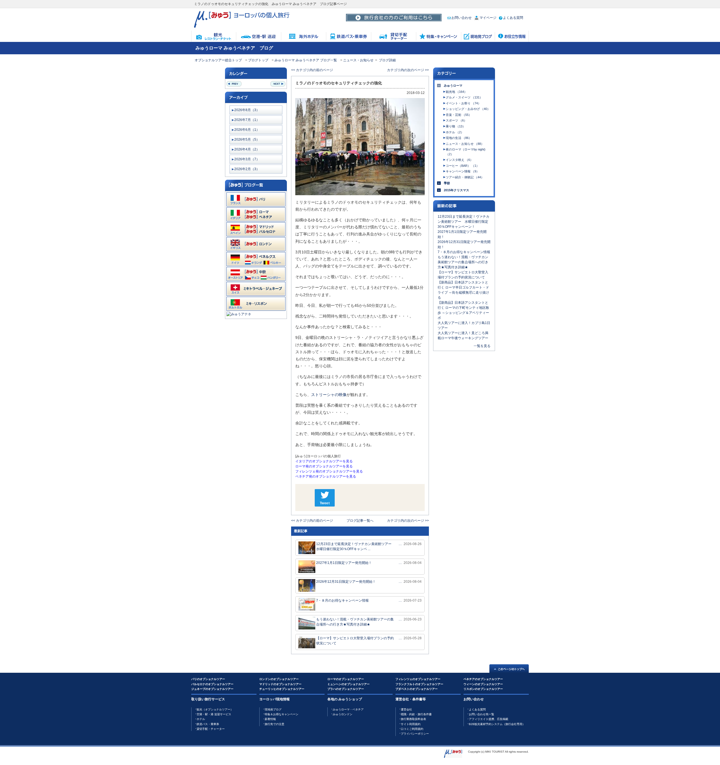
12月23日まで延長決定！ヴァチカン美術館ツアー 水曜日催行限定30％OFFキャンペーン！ (463, 222)
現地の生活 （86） (459, 138)
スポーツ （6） (456, 120)
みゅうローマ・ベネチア (348, 709)
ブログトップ (258, 60)
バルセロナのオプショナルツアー (212, 684)
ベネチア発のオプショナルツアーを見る (325, 476)
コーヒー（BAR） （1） (462, 165)
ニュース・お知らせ (358, 60)
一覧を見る (482, 346)
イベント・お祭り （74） (463, 103)
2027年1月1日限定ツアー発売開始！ (344, 563)
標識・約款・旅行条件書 (416, 714)
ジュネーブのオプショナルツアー (212, 688)
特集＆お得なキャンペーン (281, 714)
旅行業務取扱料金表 (413, 719)
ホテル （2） (455, 132)
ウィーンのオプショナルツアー (483, 684)
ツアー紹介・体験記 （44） (465, 177)
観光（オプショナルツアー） (215, 709)
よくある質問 (513, 18)
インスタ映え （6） (459, 159)
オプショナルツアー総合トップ (218, 60)
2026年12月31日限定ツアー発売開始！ (346, 582)
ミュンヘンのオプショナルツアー (348, 684)
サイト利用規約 (410, 724)
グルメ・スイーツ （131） (464, 97)
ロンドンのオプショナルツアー (279, 679)
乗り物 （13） (455, 126)
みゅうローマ (453, 85)
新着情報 (270, 719)
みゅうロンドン (342, 714)
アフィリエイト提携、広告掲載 (488, 719)
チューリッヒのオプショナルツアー (281, 688)
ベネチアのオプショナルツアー (483, 679)
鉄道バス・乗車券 (208, 724)
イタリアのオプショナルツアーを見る (324, 461)
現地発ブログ (273, 709)
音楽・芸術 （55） (459, 114)
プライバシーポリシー (415, 733)
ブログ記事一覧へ (360, 521)
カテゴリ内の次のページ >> (408, 70)
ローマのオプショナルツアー (345, 679)
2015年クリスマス (456, 190)
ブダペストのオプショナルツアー (416, 688)
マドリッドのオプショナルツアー (280, 684)
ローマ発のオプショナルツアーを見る (324, 466)
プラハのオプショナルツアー (345, 688)
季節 (447, 183)
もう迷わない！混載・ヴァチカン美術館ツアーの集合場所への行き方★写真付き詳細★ (355, 621)
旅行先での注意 (274, 724)
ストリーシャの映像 (328, 394)
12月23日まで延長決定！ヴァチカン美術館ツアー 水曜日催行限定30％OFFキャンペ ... (355, 546)
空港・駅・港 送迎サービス (214, 714)
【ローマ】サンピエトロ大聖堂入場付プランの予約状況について (355, 640)
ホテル (201, 719)
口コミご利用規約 (412, 728)
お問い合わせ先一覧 (481, 714)
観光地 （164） (456, 91)
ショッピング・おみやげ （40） (468, 109)
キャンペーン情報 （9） (462, 171)
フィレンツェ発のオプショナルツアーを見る (329, 471)
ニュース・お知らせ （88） (465, 143)
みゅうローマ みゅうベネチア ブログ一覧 (305, 60)
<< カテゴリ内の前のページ (312, 70)
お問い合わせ (461, 18)
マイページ (488, 18)
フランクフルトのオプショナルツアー (419, 684)
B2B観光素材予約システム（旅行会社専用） (497, 724)
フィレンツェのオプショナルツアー (417, 679)
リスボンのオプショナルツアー (483, 688)
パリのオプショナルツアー (208, 679)
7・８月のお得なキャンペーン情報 (342, 600)
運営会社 (406, 709)
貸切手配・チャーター (211, 728)
